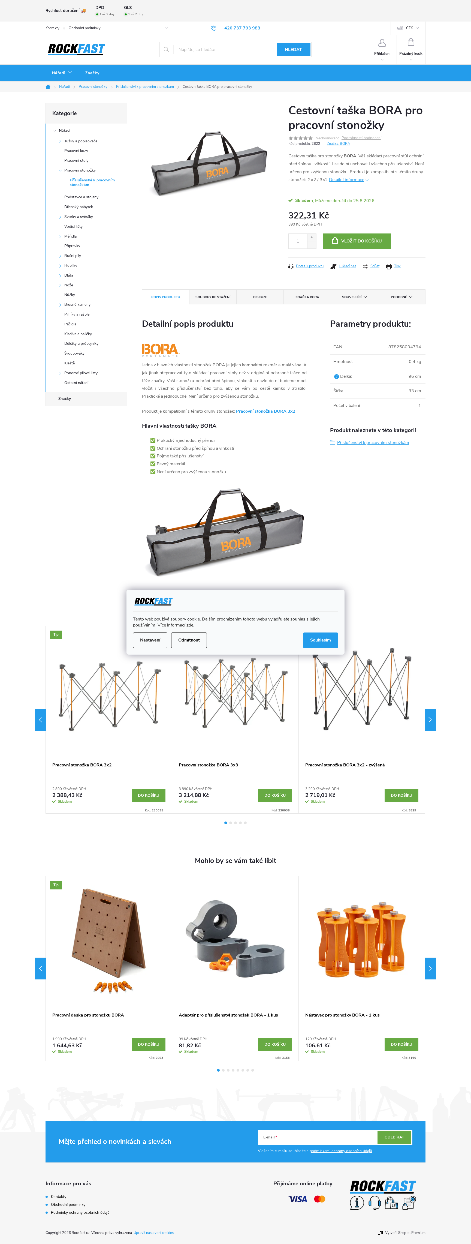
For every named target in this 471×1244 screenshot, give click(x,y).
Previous (40, 720)
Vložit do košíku (361, 241)
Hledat (293, 50)
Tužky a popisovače (80, 141)
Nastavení (150, 640)
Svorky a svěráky (78, 216)
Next (430, 720)
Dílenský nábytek (78, 206)
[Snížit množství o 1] (311, 244)
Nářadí (65, 130)
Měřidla (70, 236)
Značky (64, 398)
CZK (409, 28)
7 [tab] (247, 1070)
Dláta (68, 275)
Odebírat (394, 1137)
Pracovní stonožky (80, 170)
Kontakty (52, 28)
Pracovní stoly (76, 160)
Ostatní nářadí (76, 382)
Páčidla (70, 324)
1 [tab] (225, 823)
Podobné (399, 297)
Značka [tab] (307, 297)
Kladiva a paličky (78, 334)
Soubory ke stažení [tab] (212, 297)
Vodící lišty (73, 226)
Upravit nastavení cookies (154, 1232)
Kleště (69, 363)
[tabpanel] (109, 719)
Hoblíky (70, 265)
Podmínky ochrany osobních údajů (80, 1212)
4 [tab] (240, 823)
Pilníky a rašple (76, 314)
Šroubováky (74, 353)
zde (189, 625)
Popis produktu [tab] (165, 297)
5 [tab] (245, 823)
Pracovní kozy (76, 150)
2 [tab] (230, 823)
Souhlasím (320, 640)
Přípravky (72, 245)
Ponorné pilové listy (81, 373)
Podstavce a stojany (81, 197)
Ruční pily (72, 255)
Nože (68, 285)
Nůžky (69, 294)
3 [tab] (235, 823)
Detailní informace (346, 180)
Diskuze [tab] (260, 297)
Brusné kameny (77, 304)
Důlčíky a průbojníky (81, 343)
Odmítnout (189, 640)
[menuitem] (62, 73)
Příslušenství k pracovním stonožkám (92, 182)
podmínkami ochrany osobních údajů (341, 1150)
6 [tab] (242, 1070)
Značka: (338, 143)
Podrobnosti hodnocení (361, 138)
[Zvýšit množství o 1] (311, 237)
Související (351, 297)
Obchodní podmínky (85, 28)
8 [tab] (252, 1070)
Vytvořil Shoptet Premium (405, 1232)
